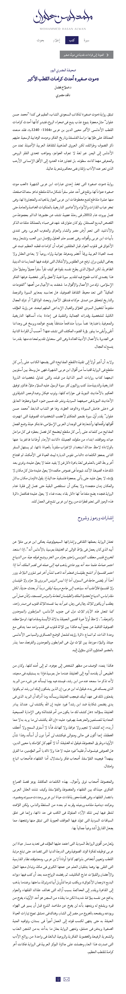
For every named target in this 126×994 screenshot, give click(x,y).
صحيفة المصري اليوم (63, 70)
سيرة (86, 40)
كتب (72, 40)
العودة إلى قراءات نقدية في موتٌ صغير (84, 55)
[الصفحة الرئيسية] (63, 18)
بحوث (40, 40)
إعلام (56, 40)
